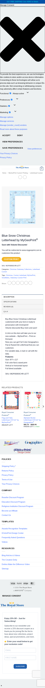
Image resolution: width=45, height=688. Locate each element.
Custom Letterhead (20, 275)
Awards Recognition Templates (14, 529)
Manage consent (11, 596)
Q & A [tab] (6, 311)
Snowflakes (5, 278)
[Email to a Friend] (22, 283)
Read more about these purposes (13, 129)
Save (6, 393)
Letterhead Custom (36, 173)
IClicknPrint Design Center (13, 533)
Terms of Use (7, 480)
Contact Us (6, 515)
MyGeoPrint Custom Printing (18, 173)
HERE (29, 2)
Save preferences (12, 148)
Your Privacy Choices (9, 153)
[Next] (43, 411)
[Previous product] (25, 177)
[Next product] (20, 177)
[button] (22, 40)
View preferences (12, 142)
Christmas (9, 275)
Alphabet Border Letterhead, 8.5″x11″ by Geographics (32, 420)
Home (4, 173)
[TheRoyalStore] (22, 167)
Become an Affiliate (10, 511)
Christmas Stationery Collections (21, 269)
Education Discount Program (13, 502)
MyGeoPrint (31, 275)
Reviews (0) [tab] (8, 307)
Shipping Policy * (9, 466)
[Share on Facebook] (14, 283)
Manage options (6, 117)
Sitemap (5, 569)
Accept (6, 135)
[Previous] (1, 411)
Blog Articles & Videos (11, 555)
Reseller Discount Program (13, 497)
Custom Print (11, 259)
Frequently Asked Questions (13, 537)
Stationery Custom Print (18, 278)
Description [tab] (9, 297)
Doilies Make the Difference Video (16, 564)
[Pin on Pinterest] (26, 283)
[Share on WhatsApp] (9, 283)
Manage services (7, 121)
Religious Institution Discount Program (17, 506)
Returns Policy (8, 471)
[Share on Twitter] (18, 283)
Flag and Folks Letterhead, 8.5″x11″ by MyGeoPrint (10, 420)
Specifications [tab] (10, 302)
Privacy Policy (6, 158)
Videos (5, 542)
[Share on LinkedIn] (30, 283)
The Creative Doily (9, 560)
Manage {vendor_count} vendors (13, 125)
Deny (20, 135)
